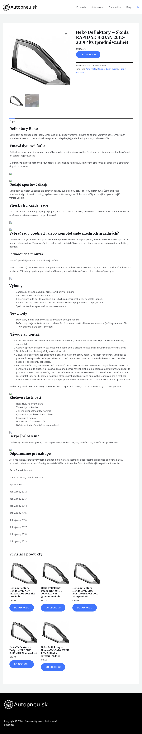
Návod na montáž (24, 334)
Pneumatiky (114, 7)
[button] (138, 7)
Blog (128, 7)
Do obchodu (88, 54)
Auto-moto (97, 7)
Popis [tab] (12, 121)
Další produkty (104, 69)
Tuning (115, 69)
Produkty (81, 7)
